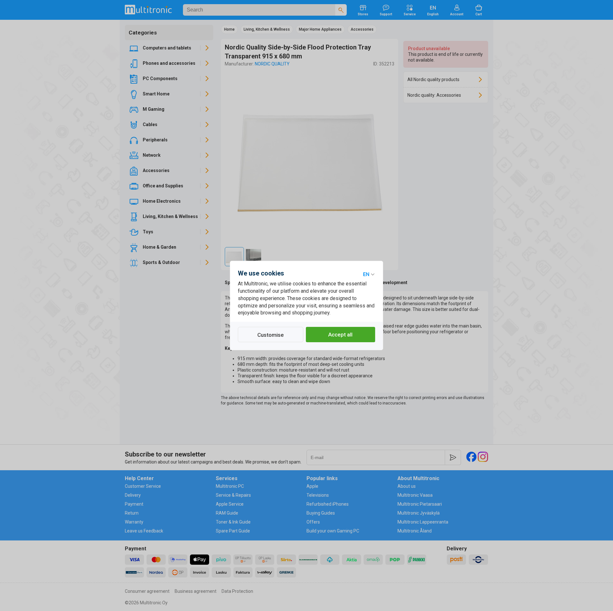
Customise (270, 335)
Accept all (340, 334)
